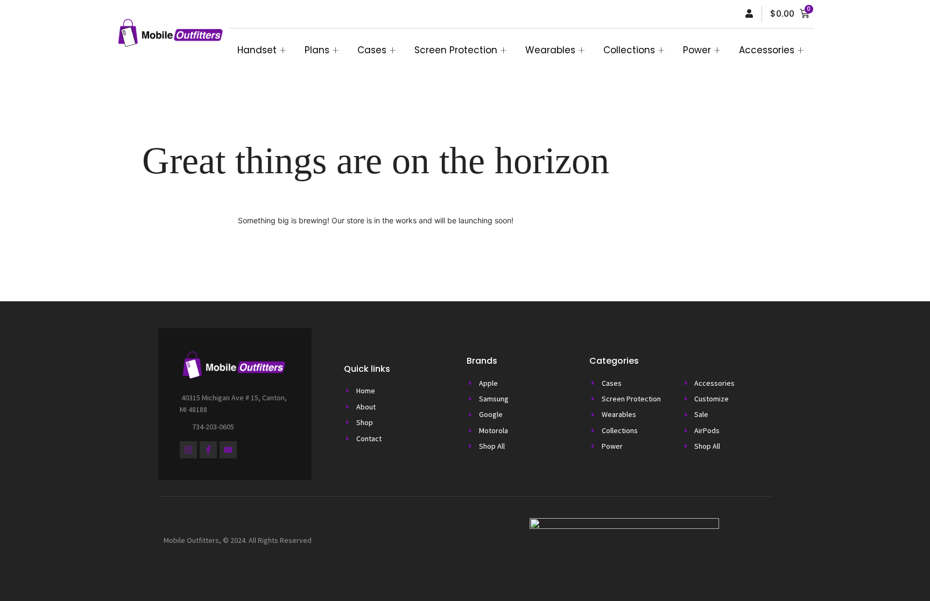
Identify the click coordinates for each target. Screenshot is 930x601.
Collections (629, 50)
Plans (317, 50)
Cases (371, 50)
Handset (257, 50)
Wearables (550, 50)
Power (697, 50)
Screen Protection (455, 50)
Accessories (766, 50)
